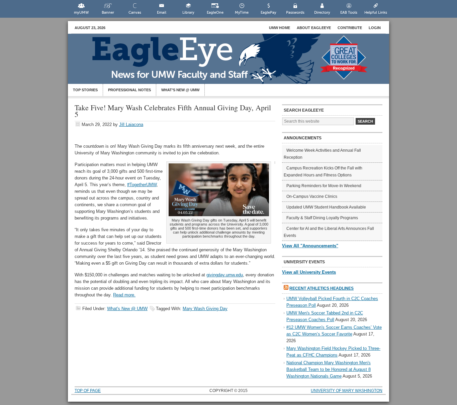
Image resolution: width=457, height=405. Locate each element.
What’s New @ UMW (180, 90)
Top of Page (88, 390)
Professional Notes (129, 90)
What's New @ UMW (127, 308)
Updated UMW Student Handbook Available (326, 207)
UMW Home (279, 28)
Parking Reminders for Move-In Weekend (323, 185)
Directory (322, 12)
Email (161, 12)
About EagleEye (314, 28)
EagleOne (215, 12)
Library (188, 12)
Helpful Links (375, 12)
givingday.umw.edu (224, 274)
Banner (108, 12)
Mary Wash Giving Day (205, 308)
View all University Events (309, 272)
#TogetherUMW (142, 184)
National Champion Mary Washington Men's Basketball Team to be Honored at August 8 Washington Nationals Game (328, 369)
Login (375, 28)
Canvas (134, 12)
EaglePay (268, 12)
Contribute (350, 28)
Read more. (124, 294)
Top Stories (85, 90)
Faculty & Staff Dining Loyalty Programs (322, 218)
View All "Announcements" (310, 245)
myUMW (81, 12)
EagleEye (235, 62)
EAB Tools (348, 12)
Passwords (295, 12)
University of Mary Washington (346, 390)
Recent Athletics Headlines (321, 288)
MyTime (242, 12)
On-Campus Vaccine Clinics (311, 196)
